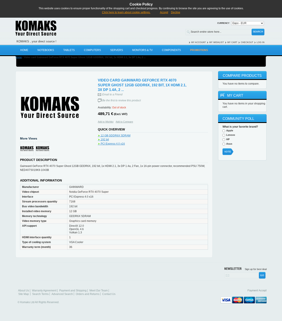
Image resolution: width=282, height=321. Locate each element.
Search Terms (40, 294)
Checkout (247, 42)
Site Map (23, 294)
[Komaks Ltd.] (61, 28)
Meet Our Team (98, 290)
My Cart (232, 42)
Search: (182, 31)
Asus (229, 143)
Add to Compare (124, 121)
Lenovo (230, 135)
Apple (229, 130)
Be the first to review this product (121, 100)
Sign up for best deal (256, 269)
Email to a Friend (112, 94)
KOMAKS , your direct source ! (36, 41)
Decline (175, 12)
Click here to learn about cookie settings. (126, 12)
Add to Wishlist (105, 121)
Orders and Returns (87, 294)
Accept (164, 12)
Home (18, 57)
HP (228, 139)
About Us (23, 290)
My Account (198, 42)
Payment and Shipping (73, 290)
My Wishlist (216, 42)
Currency (223, 23)
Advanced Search (62, 294)
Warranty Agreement (44, 290)
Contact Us (108, 294)
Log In (260, 42)
